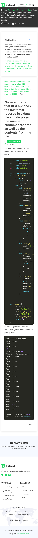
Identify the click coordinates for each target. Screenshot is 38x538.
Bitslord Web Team (23, 534)
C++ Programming (24, 10)
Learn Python (7, 499)
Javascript (25, 494)
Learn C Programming (10, 487)
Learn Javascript (8, 495)
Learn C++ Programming (7, 491)
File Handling (10, 40)
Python (24, 497)
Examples (11, 10)
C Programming (27, 487)
